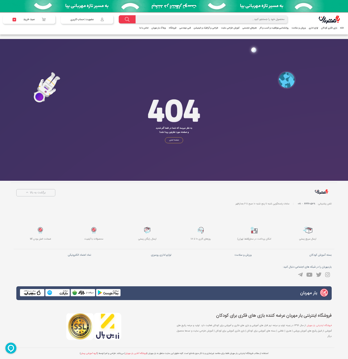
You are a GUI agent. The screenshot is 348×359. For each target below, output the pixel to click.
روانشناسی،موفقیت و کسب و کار (274, 28)
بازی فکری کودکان (329, 28)
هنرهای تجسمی (249, 28)
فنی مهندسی (185, 28)
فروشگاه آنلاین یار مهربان (136, 353)
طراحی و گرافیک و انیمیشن (206, 28)
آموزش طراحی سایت (230, 28)
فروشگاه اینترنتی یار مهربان (319, 325)
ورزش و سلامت (299, 28)
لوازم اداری (313, 28)
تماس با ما (143, 28)
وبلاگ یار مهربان (158, 28)
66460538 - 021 (306, 204)
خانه (342, 28)
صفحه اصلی (174, 140)
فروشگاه (172, 28)
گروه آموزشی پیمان (89, 353)
